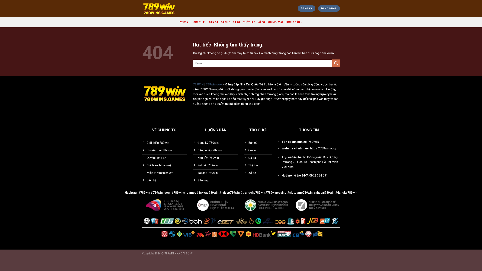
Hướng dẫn (292, 22)
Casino (225, 22)
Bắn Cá (213, 22)
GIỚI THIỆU (199, 22)
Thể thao (249, 22)
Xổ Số (261, 22)
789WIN (183, 22)
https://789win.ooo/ (323, 148)
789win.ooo (214, 84)
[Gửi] (336, 63)
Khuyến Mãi (275, 22)
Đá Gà (236, 22)
